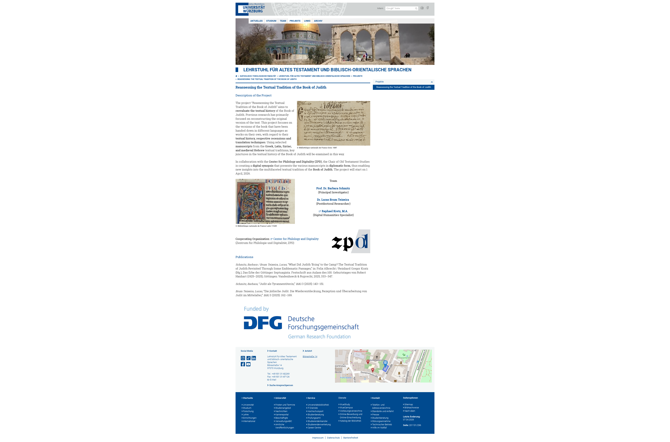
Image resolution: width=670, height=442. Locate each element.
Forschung (248, 411)
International (249, 421)
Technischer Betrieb (382, 424)
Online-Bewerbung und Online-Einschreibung (351, 416)
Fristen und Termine (285, 404)
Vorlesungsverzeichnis (351, 411)
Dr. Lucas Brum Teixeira (333, 199)
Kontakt (273, 351)
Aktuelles (256, 21)
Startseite (248, 398)
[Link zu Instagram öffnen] (243, 358)
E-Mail (273, 379)
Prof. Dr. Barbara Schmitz (333, 188)
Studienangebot (283, 408)
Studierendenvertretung (319, 424)
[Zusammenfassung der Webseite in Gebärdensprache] (427, 8)
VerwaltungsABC (283, 421)
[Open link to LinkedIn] (254, 358)
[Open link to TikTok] (248, 358)
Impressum (317, 437)
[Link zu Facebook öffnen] (243, 364)
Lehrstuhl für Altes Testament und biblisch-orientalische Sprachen (327, 69)
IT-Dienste (313, 408)
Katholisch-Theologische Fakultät (258, 76)
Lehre (246, 414)
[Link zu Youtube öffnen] (248, 364)
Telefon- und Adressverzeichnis (381, 406)
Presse (375, 414)
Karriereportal (282, 414)
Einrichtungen (249, 418)
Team (283, 21)
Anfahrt (308, 351)
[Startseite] (236, 76)
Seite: (406, 425)
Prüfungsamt (314, 418)
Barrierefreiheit (350, 437)
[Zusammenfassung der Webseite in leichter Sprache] (422, 8)
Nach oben (409, 411)
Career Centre (314, 427)
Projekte (295, 21)
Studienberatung (316, 414)
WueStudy (345, 404)
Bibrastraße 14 (310, 356)
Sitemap (408, 404)
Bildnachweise (411, 407)
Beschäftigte (281, 418)
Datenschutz (333, 437)
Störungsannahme (381, 421)
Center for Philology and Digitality (296, 239)
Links (307, 21)
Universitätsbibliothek (318, 404)
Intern (380, 8)
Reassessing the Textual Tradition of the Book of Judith (267, 79)
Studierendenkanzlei (317, 421)
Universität (248, 404)
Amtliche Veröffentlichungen (284, 426)
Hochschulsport (315, 411)
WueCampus (346, 407)
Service (311, 398)
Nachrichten (281, 411)
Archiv (318, 21)
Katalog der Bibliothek (350, 421)
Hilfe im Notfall (379, 427)
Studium (271, 21)
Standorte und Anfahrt (383, 411)
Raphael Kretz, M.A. (335, 211)
